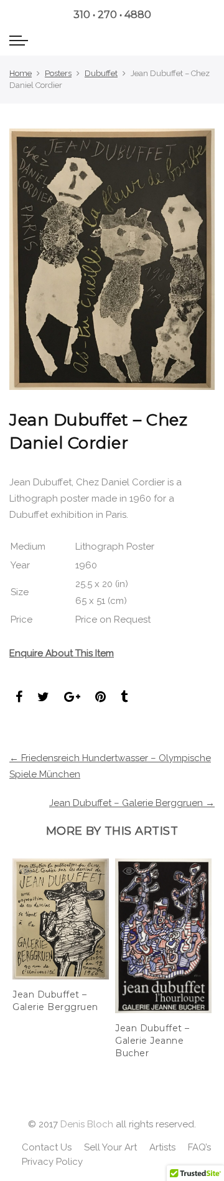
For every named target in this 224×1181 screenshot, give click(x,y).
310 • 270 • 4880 (112, 15)
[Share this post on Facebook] (19, 698)
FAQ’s (199, 1147)
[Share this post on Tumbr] (124, 698)
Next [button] (209, 953)
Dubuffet (101, 73)
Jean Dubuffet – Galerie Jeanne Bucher (152, 1041)
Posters (58, 73)
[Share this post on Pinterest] (100, 698)
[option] (60, 936)
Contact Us (47, 1147)
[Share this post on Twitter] (43, 698)
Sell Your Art (110, 1147)
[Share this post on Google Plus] (72, 698)
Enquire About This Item (61, 653)
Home (20, 73)
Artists (162, 1147)
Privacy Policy (52, 1161)
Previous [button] (15, 953)
